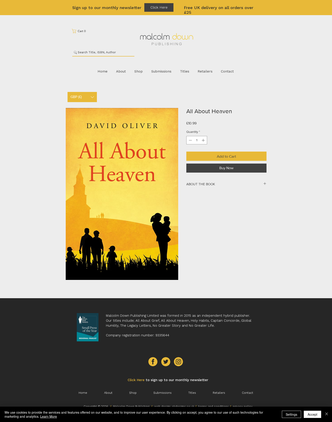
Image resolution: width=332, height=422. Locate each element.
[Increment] (203, 140)
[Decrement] (190, 140)
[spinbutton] (197, 140)
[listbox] (82, 97)
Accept (312, 414)
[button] (80, 31)
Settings (291, 414)
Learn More (48, 416)
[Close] (326, 414)
